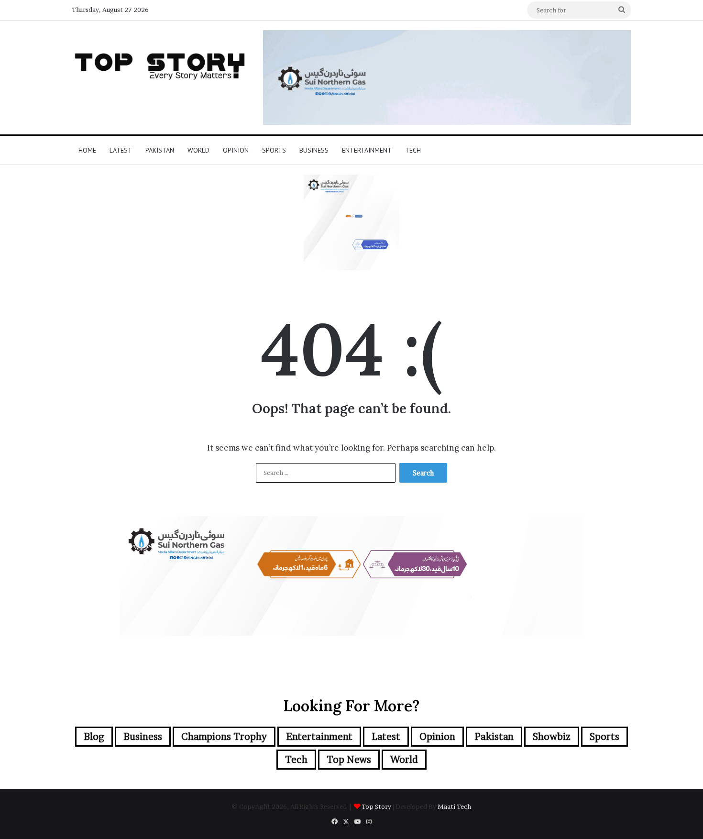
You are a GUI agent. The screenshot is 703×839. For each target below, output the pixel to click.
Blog (94, 736)
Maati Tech (454, 806)
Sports (274, 150)
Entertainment (367, 150)
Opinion (236, 150)
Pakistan (159, 150)
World (198, 150)
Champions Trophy (224, 736)
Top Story (376, 806)
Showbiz (552, 736)
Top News (349, 759)
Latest (121, 150)
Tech (413, 150)
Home (87, 150)
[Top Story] (160, 63)
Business (314, 150)
